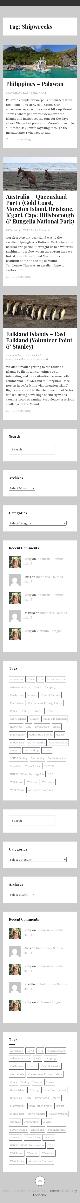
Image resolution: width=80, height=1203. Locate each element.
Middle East (17, 742)
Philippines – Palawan (34, 83)
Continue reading (26, 140)
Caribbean (16, 695)
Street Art (15, 766)
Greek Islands (18, 718)
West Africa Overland (40, 790)
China (13, 711)
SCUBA (47, 750)
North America (36, 742)
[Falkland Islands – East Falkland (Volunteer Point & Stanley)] (42, 317)
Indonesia (16, 726)
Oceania (45, 230)
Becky (34, 92)
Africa (30, 679)
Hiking (34, 718)
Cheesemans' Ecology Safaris (45, 703)
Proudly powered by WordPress (24, 1191)
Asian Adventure (20, 687)
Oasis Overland (58, 742)
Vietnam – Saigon (49, 631)
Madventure (17, 734)
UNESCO (49, 766)
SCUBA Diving (18, 758)
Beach (37, 687)
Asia (43, 92)
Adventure (16, 679)
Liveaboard (42, 726)
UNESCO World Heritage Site (27, 774)
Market (60, 734)
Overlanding (31, 750)
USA (50, 774)
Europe (37, 711)
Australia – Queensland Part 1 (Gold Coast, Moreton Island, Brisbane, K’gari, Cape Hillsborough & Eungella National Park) (40, 209)
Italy (28, 726)
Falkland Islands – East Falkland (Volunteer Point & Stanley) (39, 340)
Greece (50, 711)
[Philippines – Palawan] (42, 67)
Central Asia (17, 703)
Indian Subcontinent (55, 718)
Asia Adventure (56, 679)
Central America (50, 695)
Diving (25, 711)
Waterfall (32, 782)
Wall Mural (16, 782)
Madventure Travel (40, 734)
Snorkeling (37, 758)
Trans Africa (32, 766)
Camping (50, 687)
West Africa (17, 790)
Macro (56, 726)
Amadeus (66, 1191)
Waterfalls (48, 782)
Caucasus (32, 695)
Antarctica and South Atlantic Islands (27, 359)
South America (56, 758)
